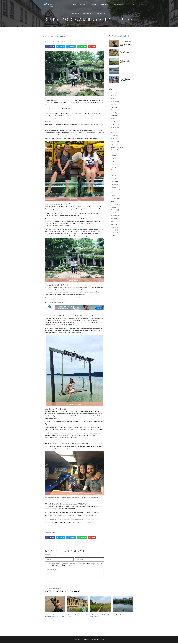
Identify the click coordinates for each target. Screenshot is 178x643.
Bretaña (113, 121)
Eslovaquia (114, 141)
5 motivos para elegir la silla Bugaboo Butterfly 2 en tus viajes (125, 43)
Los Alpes (114, 175)
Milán (113, 187)
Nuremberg (115, 190)
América (113, 98)
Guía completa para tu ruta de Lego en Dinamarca (125, 79)
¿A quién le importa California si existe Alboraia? (125, 61)
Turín (112, 221)
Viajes (88, 13)
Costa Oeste (115, 133)
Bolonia (113, 115)
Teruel (113, 218)
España (113, 144)
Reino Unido (115, 204)
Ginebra (113, 158)
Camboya (84, 13)
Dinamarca (114, 135)
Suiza (113, 213)
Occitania (114, 193)
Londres (113, 173)
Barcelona (114, 110)
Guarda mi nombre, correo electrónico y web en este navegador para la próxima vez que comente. (74, 564)
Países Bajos (115, 198)
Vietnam (114, 233)
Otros (113, 195)
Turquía (113, 224)
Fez (112, 153)
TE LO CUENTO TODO (89, 522)
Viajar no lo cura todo (126, 69)
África (113, 93)
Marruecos (114, 181)
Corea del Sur (115, 130)
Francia (113, 155)
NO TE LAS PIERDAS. (92, 519)
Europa (113, 150)
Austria (113, 107)
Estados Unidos (116, 147)
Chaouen (114, 127)
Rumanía (114, 210)
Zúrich (113, 235)
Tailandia (114, 215)
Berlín (113, 113)
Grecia (113, 161)
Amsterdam (115, 101)
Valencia (114, 227)
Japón (113, 170)
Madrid (113, 178)
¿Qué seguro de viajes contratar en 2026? (126, 51)
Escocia (113, 138)
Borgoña (114, 118)
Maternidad (114, 184)
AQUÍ (97, 512)
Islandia (113, 164)
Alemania (114, 95)
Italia (112, 167)
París (112, 201)
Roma (113, 207)
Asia (81, 13)
